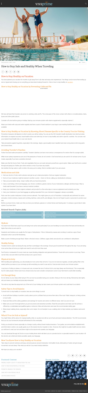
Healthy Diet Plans (50, 217)
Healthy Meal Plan (50, 213)
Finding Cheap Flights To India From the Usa (15, 362)
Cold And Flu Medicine (8, 213)
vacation (70, 82)
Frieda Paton (4, 62)
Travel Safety (6, 217)
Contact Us (54, 391)
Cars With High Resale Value (10, 372)
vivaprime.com (7, 391)
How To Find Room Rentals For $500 (12, 366)
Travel (83, 62)
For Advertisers (66, 391)
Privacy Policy (83, 391)
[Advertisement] (44, 101)
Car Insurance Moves (8, 376)
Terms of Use (75, 391)
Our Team (47, 391)
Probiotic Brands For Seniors (11, 369)
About (59, 391)
